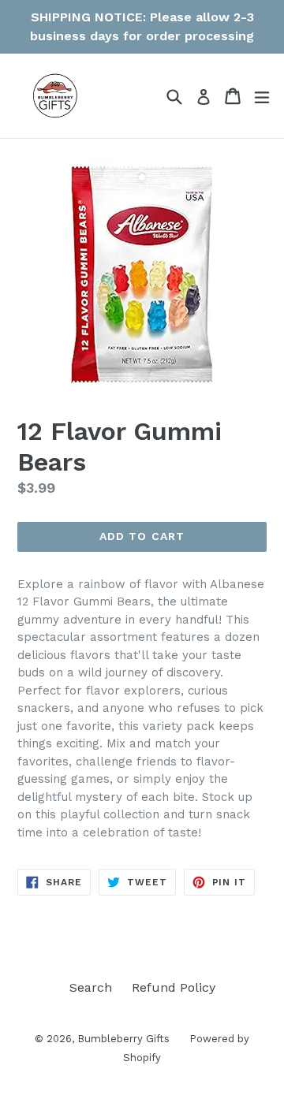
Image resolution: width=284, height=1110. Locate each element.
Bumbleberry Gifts (123, 1039)
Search (90, 987)
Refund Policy (173, 987)
